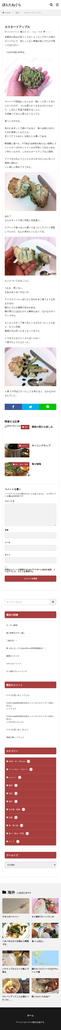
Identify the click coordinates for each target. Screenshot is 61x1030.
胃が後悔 (36, 463)
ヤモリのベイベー (13, 663)
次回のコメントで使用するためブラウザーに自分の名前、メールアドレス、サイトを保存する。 (30, 570)
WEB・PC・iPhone (19, 761)
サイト (7, 555)
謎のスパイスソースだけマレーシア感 (45, 970)
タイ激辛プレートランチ (16, 671)
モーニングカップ (41, 445)
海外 (17, 12)
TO (23, 729)
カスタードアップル (32, 12)
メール (7, 542)
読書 (13, 817)
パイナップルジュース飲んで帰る (15, 970)
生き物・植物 (16, 809)
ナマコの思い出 (12, 695)
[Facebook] (13, 407)
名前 (6, 530)
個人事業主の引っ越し (15, 633)
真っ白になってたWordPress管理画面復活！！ (26, 648)
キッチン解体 (12, 625)
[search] (53, 602)
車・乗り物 (16, 825)
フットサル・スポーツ (20, 769)
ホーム (30, 1015)
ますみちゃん (14, 722)
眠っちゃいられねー (41, 996)
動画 (13, 785)
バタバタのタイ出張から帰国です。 (15, 942)
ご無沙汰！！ (12, 640)
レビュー (25, 446)
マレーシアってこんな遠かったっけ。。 (15, 998)
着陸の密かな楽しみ (42, 426)
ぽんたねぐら (11, 4)
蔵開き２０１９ (12, 656)
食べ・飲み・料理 (34, 32)
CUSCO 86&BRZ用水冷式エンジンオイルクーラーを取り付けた (30, 704)
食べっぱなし (38, 941)
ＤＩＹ (13, 841)
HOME (8, 12)
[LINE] (47, 407)
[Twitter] (30, 407)
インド (48, 32)
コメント (9, 501)
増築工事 (10, 737)
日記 (13, 793)
